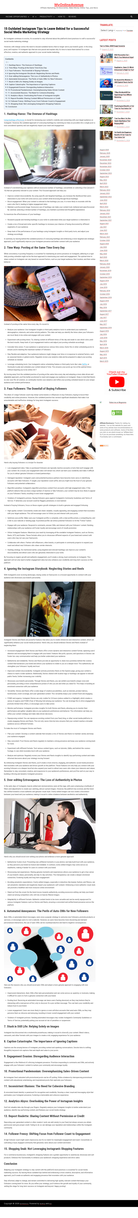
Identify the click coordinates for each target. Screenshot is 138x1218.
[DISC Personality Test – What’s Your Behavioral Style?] (106, 55)
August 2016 (104, 331)
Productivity (46, 16)
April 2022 (103, 203)
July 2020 (103, 247)
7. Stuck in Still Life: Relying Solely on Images (25, 82)
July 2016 (103, 334)
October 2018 (105, 294)
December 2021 (105, 217)
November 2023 (105, 166)
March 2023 (104, 187)
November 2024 (105, 160)
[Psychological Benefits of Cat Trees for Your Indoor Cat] (106, 106)
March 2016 (104, 348)
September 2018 (106, 297)
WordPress (42, 1203)
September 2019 (106, 277)
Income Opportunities (16, 16)
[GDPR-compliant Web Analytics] (104, 445)
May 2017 (103, 324)
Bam (50, 1203)
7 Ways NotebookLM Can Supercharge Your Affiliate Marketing (123, 94)
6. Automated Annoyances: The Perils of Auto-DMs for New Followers (34, 79)
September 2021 (106, 220)
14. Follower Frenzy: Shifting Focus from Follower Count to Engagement (36, 101)
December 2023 (105, 163)
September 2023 (106, 173)
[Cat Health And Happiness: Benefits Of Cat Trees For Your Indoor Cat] (106, 132)
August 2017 (104, 314)
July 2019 (103, 284)
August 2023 (104, 176)
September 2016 (106, 327)
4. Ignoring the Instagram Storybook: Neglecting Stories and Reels (33, 73)
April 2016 (103, 344)
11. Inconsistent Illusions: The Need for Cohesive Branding (31, 93)
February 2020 (105, 264)
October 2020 (105, 240)
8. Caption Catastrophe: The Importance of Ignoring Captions (31, 84)
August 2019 (104, 280)
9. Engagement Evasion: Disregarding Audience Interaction (30, 87)
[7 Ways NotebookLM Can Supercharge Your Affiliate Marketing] (106, 92)
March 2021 (104, 234)
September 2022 (106, 197)
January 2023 (105, 193)
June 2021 (103, 230)
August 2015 (104, 351)
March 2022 (104, 207)
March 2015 (104, 361)
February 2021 (105, 237)
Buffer (84, 364)
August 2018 (104, 301)
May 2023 (103, 180)
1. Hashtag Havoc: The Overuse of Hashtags (24, 65)
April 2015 (103, 358)
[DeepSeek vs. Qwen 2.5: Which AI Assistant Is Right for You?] (106, 67)
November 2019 (105, 270)
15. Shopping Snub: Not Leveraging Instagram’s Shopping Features (34, 104)
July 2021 (103, 227)
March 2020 (104, 260)
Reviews (72, 16)
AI (33, 16)
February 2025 (105, 153)
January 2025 (105, 156)
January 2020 (105, 267)
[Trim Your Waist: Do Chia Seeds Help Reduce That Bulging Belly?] (106, 118)
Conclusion (12, 107)
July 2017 (103, 317)
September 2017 (106, 311)
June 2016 (103, 338)
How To (61, 16)
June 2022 (103, 200)
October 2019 (105, 274)
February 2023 (105, 190)
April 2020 (103, 257)
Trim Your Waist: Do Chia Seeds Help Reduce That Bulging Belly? (122, 121)
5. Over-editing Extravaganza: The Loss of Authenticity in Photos (32, 76)
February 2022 (105, 210)
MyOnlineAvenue (69, 5)
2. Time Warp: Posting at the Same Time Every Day (27, 68)
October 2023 (105, 170)
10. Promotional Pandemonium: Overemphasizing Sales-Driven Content (36, 90)
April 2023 (103, 183)
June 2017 (103, 321)
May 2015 (103, 354)
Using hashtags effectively (14, 120)
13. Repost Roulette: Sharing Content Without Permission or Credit (34, 98)
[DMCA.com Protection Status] (116, 412)
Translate (129, 30)
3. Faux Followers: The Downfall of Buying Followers (28, 71)
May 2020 (103, 254)
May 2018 (103, 307)
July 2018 (103, 304)
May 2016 (103, 341)
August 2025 (104, 150)
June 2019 (103, 287)
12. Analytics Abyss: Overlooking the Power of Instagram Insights (34, 96)
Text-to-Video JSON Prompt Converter (112, 46)
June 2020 (103, 250)
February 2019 (105, 291)
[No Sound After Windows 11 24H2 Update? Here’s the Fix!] (106, 80)
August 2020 (104, 244)
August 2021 (104, 223)
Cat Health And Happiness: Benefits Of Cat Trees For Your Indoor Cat (123, 134)
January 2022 (105, 213)
